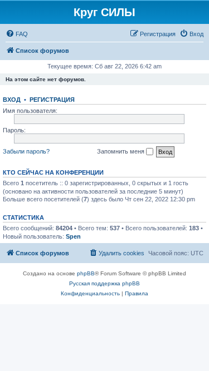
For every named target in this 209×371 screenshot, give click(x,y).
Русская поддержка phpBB (104, 283)
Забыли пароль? (26, 151)
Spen (73, 236)
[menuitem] (17, 34)
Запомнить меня (121, 151)
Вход (12, 99)
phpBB (86, 273)
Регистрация (52, 99)
